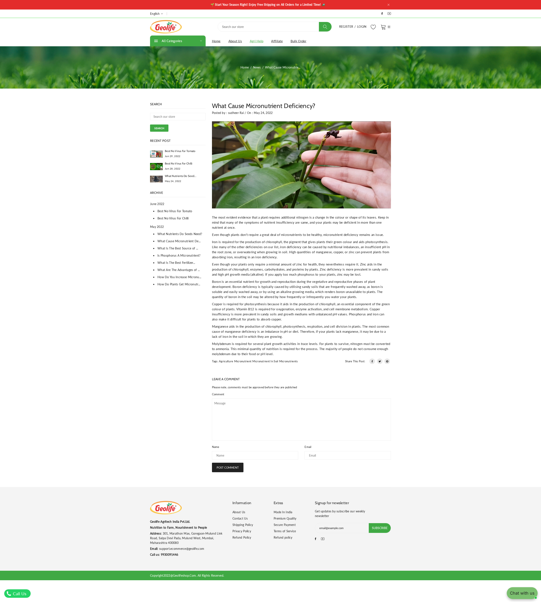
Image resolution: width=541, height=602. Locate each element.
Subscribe (380, 528)
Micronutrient (243, 361)
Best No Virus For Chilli (179, 163)
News (257, 67)
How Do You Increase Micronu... (179, 277)
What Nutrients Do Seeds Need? (179, 234)
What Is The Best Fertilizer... (176, 262)
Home (216, 41)
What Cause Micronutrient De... (179, 241)
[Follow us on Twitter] (380, 361)
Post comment (228, 467)
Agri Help (257, 41)
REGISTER (346, 26)
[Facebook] (382, 13)
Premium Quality (285, 518)
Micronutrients (288, 361)
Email (308, 447)
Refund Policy (241, 537)
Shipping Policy (242, 525)
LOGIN (361, 26)
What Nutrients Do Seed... (180, 176)
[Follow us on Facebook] (372, 361)
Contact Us (240, 518)
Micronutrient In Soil (265, 361)
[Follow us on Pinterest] (387, 361)
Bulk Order (298, 41)
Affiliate (277, 41)
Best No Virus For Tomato (180, 151)
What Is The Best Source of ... (177, 248)
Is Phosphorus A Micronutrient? (178, 255)
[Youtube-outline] (389, 13)
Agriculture (226, 361)
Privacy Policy (241, 531)
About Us (235, 41)
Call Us (19, 593)
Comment (218, 394)
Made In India (283, 512)
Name (215, 447)
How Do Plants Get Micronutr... (178, 284)
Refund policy (283, 537)
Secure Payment (285, 525)
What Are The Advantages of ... (178, 270)
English (155, 13)
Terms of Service (285, 531)
